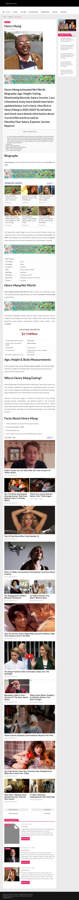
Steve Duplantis (25, 850)
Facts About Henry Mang (13, 150)
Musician (55, 12)
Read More (25, 838)
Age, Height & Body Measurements (15, 147)
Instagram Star (33, 12)
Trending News (45, 12)
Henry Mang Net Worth (12, 145)
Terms (16, 894)
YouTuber (23, 12)
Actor (8, 12)
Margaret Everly (25, 870)
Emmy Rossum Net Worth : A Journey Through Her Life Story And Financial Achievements (68, 47)
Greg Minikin (24, 826)
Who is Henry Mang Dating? (13, 149)
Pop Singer (63, 12)
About (5, 894)
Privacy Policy (29, 894)
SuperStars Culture (11, 3)
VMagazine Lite (7, 897)
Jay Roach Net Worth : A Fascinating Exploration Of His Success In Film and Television (67, 56)
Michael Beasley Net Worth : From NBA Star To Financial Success (67, 40)
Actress (15, 12)
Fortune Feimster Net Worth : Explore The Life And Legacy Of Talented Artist (67, 72)
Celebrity (7, 22)
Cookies (21, 894)
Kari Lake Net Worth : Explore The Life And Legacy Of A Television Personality (66, 64)
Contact (10, 894)
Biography (8, 144)
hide (34, 131)
